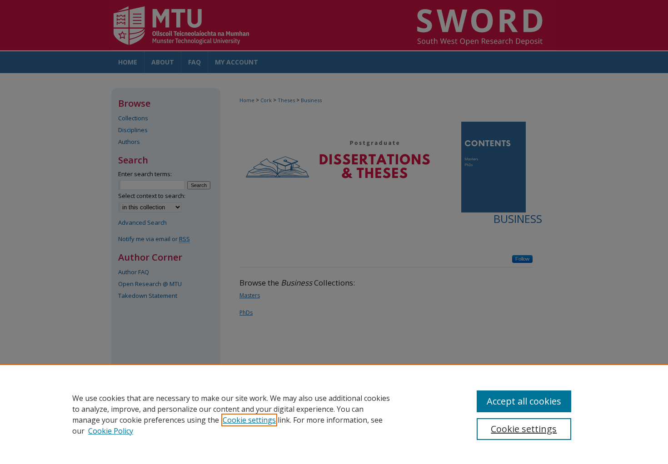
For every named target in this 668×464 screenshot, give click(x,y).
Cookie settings (249, 420)
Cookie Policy (110, 431)
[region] (334, 414)
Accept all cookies (524, 401)
